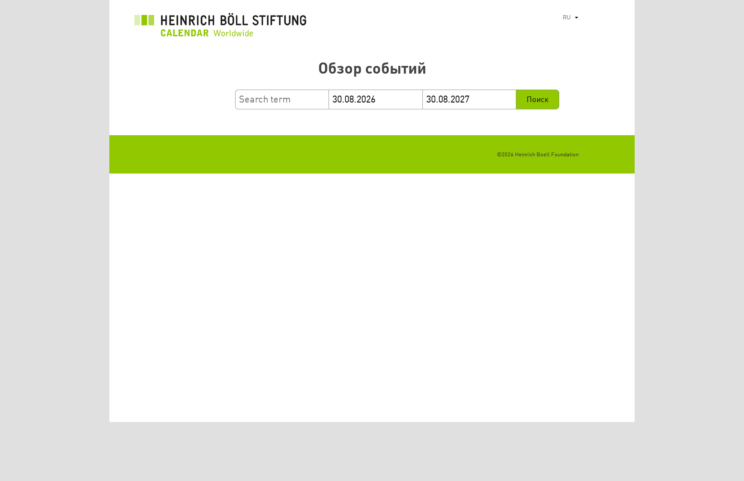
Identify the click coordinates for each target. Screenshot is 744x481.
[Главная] (220, 27)
